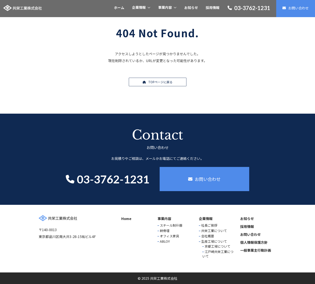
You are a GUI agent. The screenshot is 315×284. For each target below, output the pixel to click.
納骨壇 (165, 230)
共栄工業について (214, 230)
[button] (157, 82)
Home (126, 218)
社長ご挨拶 (209, 225)
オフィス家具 (169, 236)
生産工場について (214, 241)
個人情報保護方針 (254, 242)
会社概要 (207, 236)
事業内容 (164, 218)
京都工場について (217, 246)
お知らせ (247, 218)
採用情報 (247, 226)
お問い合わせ (250, 234)
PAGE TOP (304, 271)
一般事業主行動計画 (255, 250)
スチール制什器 (171, 225)
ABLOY (165, 241)
